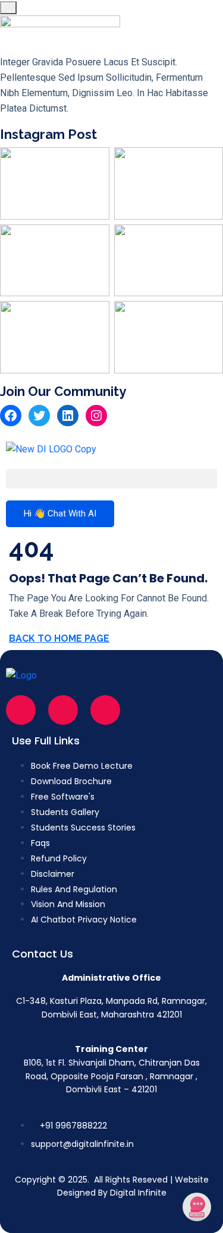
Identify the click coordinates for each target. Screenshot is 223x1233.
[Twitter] (39, 415)
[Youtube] (105, 710)
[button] (111, 479)
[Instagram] (96, 415)
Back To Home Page (59, 638)
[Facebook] (10, 415)
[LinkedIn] (67, 415)
